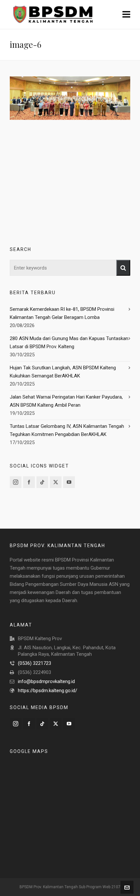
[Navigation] (126, 14)
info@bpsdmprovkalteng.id (46, 681)
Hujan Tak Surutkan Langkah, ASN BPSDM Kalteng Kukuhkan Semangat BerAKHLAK (63, 372)
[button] (123, 268)
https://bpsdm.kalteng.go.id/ (47, 690)
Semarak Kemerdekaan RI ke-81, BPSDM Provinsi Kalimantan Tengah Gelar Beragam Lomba (62, 313)
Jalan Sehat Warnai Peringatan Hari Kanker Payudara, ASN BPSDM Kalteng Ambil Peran (66, 401)
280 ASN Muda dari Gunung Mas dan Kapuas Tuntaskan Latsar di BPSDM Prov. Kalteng (69, 342)
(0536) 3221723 (34, 663)
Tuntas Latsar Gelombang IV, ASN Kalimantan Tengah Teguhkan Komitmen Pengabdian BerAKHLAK (67, 430)
